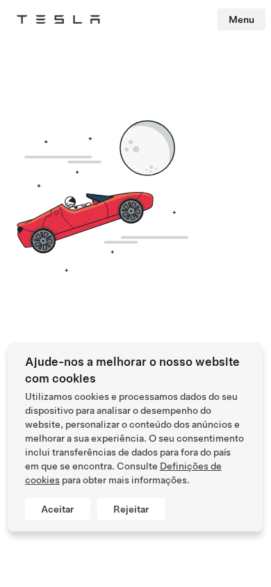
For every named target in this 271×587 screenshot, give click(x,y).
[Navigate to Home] (58, 19)
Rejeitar (131, 509)
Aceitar (57, 509)
